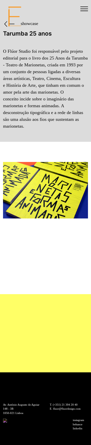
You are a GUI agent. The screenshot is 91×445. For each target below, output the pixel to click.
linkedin (77, 428)
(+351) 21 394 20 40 (65, 404)
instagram (78, 420)
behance (77, 424)
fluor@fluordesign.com (67, 408)
